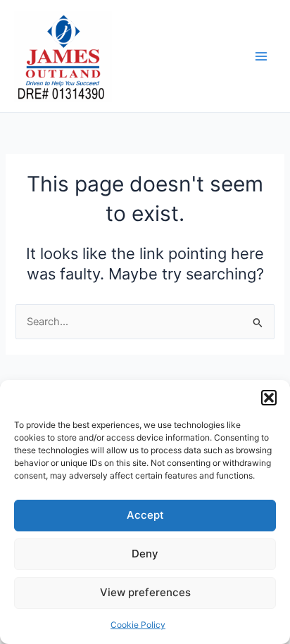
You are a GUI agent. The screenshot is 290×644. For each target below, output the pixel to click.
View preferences (145, 592)
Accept (145, 515)
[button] (269, 398)
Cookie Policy (138, 624)
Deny (145, 553)
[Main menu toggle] (261, 56)
